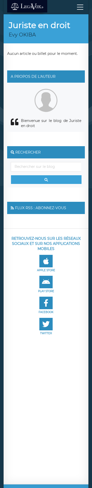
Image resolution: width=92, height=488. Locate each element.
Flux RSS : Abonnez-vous (40, 208)
